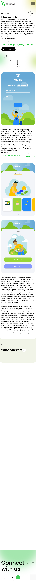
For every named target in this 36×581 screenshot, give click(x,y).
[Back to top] (18, 577)
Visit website (7, 49)
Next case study (6, 345)
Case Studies (7, 13)
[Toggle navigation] (33, 3)
